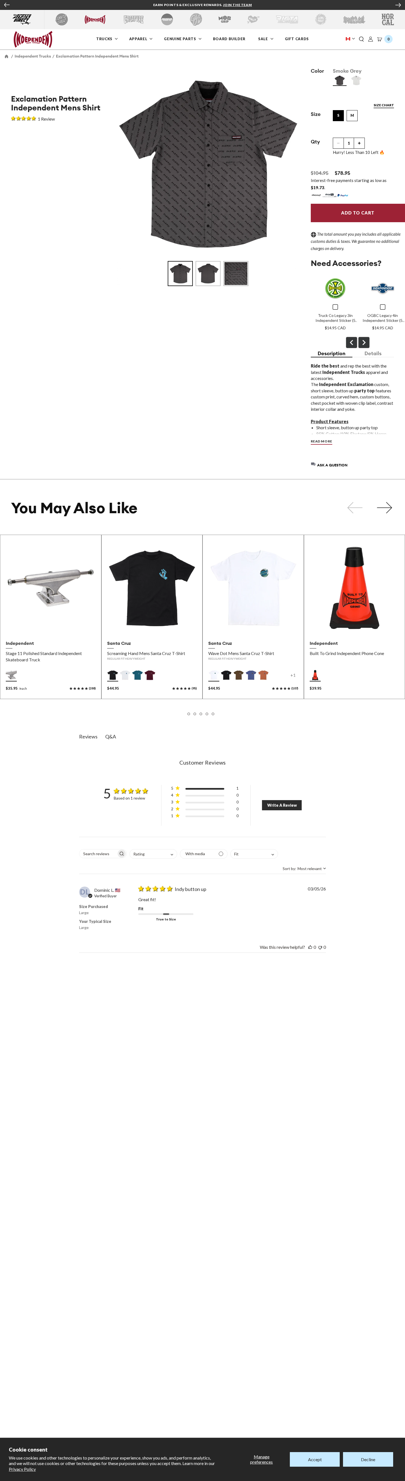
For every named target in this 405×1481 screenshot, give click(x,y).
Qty (315, 141)
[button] (361, 39)
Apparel (138, 38)
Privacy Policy (22, 1469)
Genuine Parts (180, 38)
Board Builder (230, 38)
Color (317, 71)
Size (316, 114)
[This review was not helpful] (320, 947)
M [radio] (352, 115)
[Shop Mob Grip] (224, 19)
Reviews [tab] (88, 736)
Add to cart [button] (354, 625)
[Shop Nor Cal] (388, 19)
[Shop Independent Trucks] (95, 19)
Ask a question (332, 465)
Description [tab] (331, 353)
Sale (263, 38)
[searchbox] (98, 853)
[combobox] (153, 854)
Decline (368, 1459)
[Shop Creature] (134, 19)
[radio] (340, 80)
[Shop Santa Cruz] (61, 19)
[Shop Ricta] (287, 19)
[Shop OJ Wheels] (196, 19)
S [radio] (338, 115)
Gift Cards (297, 38)
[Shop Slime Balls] (320, 19)
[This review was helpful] (310, 947)
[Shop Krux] (253, 19)
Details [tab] (373, 353)
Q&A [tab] (110, 736)
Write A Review (282, 805)
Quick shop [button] (50, 625)
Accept (315, 1459)
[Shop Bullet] (354, 19)
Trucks (105, 38)
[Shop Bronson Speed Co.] (167, 19)
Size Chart (384, 105)
